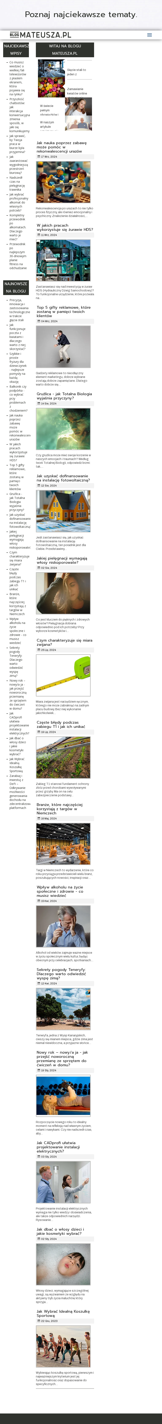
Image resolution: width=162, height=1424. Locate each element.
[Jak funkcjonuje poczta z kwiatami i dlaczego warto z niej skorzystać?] (51, 87)
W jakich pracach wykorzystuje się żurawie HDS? (65, 227)
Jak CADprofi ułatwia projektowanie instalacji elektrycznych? (58, 1147)
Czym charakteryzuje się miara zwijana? (64, 642)
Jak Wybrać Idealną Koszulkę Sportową (63, 1313)
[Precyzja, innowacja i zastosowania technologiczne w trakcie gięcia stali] (51, 68)
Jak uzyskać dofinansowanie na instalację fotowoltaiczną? (63, 478)
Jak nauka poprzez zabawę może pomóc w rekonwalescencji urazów (62, 147)
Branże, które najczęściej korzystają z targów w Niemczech (59, 809)
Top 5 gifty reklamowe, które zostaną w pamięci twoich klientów (64, 311)
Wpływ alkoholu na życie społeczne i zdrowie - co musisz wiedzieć (60, 891)
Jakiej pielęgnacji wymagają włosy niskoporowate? (62, 560)
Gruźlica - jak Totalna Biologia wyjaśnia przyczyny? (64, 396)
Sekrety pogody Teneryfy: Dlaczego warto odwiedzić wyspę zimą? (61, 974)
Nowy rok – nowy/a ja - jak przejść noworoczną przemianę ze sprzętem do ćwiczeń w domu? (62, 1058)
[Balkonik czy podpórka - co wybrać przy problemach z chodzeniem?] (78, 123)
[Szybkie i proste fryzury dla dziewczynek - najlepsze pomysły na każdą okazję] (78, 106)
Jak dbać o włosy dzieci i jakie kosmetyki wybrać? (60, 1231)
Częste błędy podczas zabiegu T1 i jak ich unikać (61, 724)
